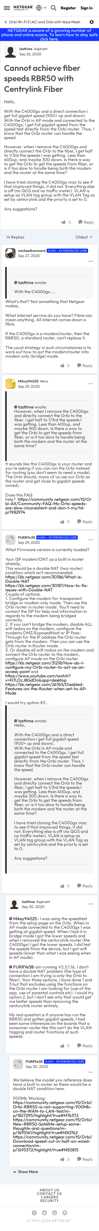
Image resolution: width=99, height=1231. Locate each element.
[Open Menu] (91, 22)
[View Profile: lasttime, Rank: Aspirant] (10, 51)
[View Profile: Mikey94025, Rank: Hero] (10, 384)
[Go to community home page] (23, 8)
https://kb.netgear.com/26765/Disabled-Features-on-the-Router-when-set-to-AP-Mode (46, 689)
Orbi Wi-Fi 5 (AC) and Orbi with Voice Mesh (44, 21)
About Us (49, 1190)
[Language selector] (41, 8)
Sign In (86, 7)
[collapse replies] (49, 246)
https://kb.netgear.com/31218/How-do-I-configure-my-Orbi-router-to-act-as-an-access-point (45, 667)
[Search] (54, 8)
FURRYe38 (26, 537)
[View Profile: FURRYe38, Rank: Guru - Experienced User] (10, 540)
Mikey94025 (28, 381)
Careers (49, 1197)
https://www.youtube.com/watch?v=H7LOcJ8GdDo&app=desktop (38, 678)
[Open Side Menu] (6, 8)
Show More (28, 1171)
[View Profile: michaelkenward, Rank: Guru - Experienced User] (10, 253)
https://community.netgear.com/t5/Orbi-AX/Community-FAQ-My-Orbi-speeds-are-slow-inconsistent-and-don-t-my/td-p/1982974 (48, 505)
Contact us (49, 1193)
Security (49, 1200)
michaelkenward (31, 250)
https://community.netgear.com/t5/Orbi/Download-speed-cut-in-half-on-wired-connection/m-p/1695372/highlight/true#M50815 (52, 1143)
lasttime (25, 49)
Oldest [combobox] (84, 237)
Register (68, 7)
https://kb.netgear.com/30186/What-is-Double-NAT (43, 579)
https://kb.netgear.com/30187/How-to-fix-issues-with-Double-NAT (47, 587)
